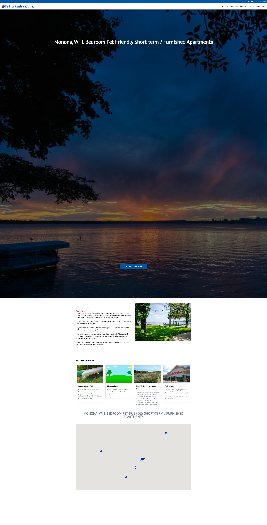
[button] (101, 451)
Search (235, 6)
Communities (260, 6)
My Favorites (246, 6)
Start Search (134, 266)
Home (226, 6)
